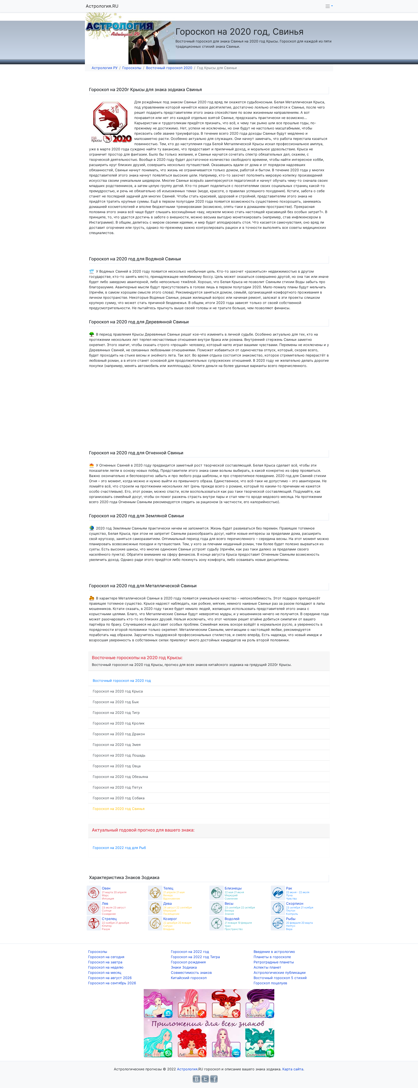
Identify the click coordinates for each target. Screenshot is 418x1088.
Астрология (187, 1069)
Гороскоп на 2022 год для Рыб (119, 847)
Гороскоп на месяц (104, 972)
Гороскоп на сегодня (106, 957)
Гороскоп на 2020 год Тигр (116, 712)
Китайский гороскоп (189, 978)
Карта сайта (292, 1069)
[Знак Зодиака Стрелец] (94, 923)
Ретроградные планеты (274, 962)
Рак (289, 888)
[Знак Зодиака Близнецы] (216, 893)
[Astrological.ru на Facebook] (214, 1078)
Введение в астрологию (274, 951)
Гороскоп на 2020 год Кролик (119, 723)
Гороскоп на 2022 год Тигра (195, 957)
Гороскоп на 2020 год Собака (119, 798)
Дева (167, 903)
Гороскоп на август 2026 (110, 978)
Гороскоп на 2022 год (190, 951)
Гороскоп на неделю (105, 967)
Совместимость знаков (191, 972)
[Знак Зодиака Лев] (94, 908)
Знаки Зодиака (184, 967)
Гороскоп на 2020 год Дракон (119, 734)
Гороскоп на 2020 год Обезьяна (120, 776)
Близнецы (233, 888)
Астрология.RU (102, 6)
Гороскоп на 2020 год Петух (117, 787)
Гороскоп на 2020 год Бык (116, 702)
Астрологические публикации (280, 972)
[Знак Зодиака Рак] (278, 893)
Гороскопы (131, 68)
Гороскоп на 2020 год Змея (117, 744)
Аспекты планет (267, 967)
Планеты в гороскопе (272, 957)
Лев (105, 903)
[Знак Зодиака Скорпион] (278, 908)
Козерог (170, 919)
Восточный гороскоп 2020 (169, 68)
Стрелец (109, 919)
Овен (106, 888)
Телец (168, 888)
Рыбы (290, 919)
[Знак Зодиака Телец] (155, 893)
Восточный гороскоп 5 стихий (280, 978)
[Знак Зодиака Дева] (155, 908)
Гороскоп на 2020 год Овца (117, 766)
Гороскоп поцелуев (270, 983)
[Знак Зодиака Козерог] (155, 923)
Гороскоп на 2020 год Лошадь (119, 755)
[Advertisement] (218, 410)
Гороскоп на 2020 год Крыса (118, 691)
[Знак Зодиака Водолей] (216, 923)
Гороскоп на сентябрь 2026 (112, 983)
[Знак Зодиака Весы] (216, 908)
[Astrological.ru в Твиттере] (205, 1078)
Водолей (232, 919)
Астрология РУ (105, 68)
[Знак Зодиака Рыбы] (278, 923)
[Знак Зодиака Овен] (94, 893)
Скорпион (294, 903)
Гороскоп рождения (188, 962)
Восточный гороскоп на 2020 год (122, 680)
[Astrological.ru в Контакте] (196, 1078)
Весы (229, 903)
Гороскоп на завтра (105, 962)
